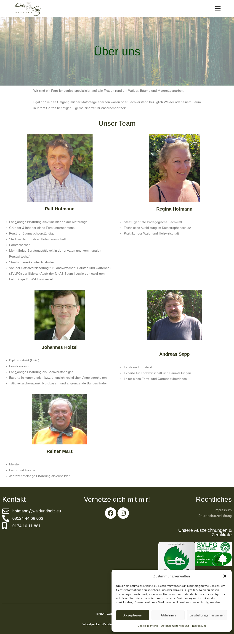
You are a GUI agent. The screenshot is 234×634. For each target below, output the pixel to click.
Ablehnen (168, 615)
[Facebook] (110, 513)
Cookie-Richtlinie (148, 626)
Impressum (198, 626)
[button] (225, 576)
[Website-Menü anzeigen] (218, 8)
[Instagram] (123, 513)
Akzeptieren (132, 615)
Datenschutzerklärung (175, 626)
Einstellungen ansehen (207, 615)
